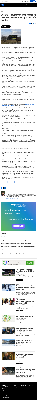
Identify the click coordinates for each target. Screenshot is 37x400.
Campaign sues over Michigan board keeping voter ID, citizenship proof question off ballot (17, 253)
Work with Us (16, 387)
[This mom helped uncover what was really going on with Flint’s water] (8, 272)
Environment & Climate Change (20, 367)
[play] (2, 4)
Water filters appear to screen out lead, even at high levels (24, 329)
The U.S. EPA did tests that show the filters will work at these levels (14, 145)
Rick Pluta (17, 357)
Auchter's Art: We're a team (5, 249)
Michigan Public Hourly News (23, 385)
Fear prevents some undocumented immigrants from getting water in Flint (25, 301)
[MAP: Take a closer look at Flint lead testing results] (8, 318)
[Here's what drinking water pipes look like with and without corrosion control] (8, 371)
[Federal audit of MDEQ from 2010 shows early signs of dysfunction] (8, 342)
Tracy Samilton (18, 304)
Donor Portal (26, 1)
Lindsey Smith (9, 192)
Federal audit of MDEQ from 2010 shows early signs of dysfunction (24, 342)
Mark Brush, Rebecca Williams (20, 374)
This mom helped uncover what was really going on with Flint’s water (25, 271)
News (2, 11)
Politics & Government (19, 352)
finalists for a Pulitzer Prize (11, 195)
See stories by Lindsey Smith (12, 198)
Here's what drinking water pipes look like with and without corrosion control (25, 370)
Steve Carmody (18, 331)
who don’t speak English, (6, 66)
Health (17, 298)
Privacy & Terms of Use (31, 385)
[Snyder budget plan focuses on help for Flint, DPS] (8, 356)
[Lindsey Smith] (3, 193)
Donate (33, 1)
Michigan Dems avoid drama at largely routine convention (11, 236)
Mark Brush (17, 319)
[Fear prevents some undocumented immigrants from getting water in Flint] (8, 301)
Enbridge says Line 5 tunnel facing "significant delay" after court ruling (13, 240)
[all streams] (35, 5)
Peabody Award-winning (17, 194)
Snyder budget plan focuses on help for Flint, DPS (25, 355)
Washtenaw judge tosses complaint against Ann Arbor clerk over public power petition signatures (18, 246)
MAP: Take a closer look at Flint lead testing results (25, 317)
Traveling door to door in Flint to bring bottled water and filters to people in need (25, 287)
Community (17, 284)
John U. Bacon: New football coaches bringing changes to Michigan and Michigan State (16, 243)
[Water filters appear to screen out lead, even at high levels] (8, 330)
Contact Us (15, 385)
